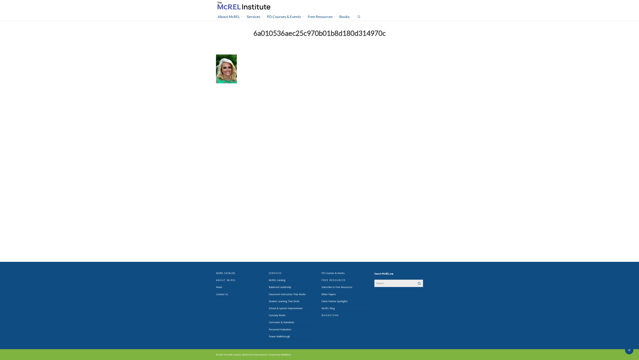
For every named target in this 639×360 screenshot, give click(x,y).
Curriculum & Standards (281, 322)
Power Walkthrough (279, 336)
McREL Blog (328, 308)
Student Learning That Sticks (284, 301)
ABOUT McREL (226, 280)
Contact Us (222, 294)
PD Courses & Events (333, 273)
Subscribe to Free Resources (336, 287)
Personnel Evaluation (280, 329)
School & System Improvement (286, 308)
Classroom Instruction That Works (287, 294)
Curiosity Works (277, 315)
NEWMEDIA (286, 354)
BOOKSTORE (330, 315)
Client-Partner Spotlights (334, 301)
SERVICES (275, 273)
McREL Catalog (277, 280)
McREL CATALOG (225, 273)
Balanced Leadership (280, 287)
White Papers (328, 294)
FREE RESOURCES (333, 280)
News (219, 287)
